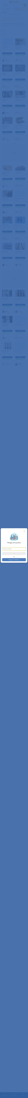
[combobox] (14, 549)
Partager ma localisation (14, 560)
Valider (14, 553)
